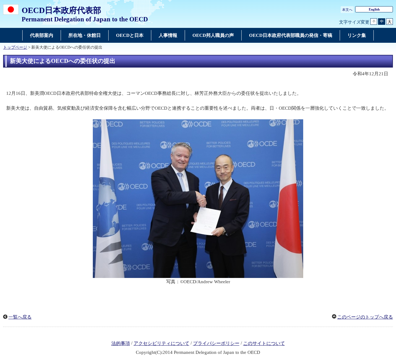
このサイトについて (264, 343)
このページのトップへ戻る (365, 317)
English (374, 9)
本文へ (347, 9)
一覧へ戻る (20, 317)
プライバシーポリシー (216, 343)
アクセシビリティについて (161, 343)
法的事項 (120, 343)
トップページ (15, 47)
